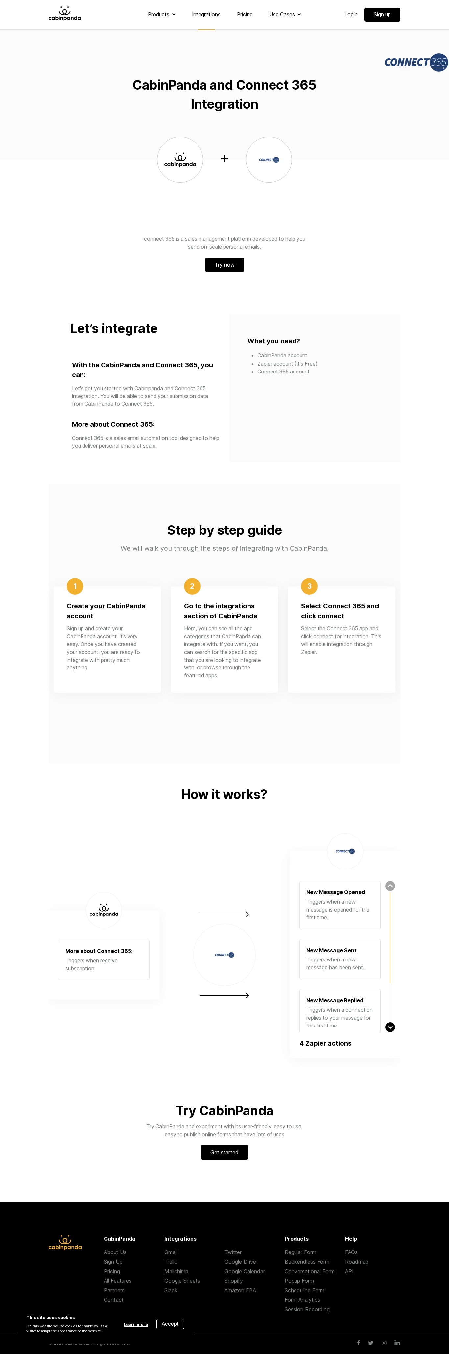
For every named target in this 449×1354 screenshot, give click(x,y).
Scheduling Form (304, 1290)
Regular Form (300, 1252)
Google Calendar (245, 1271)
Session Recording (307, 1309)
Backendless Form (307, 1261)
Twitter (233, 1252)
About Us (115, 1252)
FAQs (351, 1252)
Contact (114, 1300)
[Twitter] (371, 1343)
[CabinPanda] (65, 14)
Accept (170, 1323)
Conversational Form (310, 1271)
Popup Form (299, 1280)
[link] (162, 15)
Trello (170, 1261)
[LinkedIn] (397, 1343)
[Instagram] (384, 1343)
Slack (170, 1290)
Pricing (112, 1271)
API (349, 1271)
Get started (224, 1152)
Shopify (234, 1280)
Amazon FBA (240, 1290)
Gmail (170, 1252)
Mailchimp (176, 1271)
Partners (114, 1290)
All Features (117, 1280)
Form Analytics (302, 1300)
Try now (225, 264)
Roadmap (356, 1261)
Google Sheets (182, 1280)
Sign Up (113, 1261)
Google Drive (240, 1261)
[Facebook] (358, 1343)
